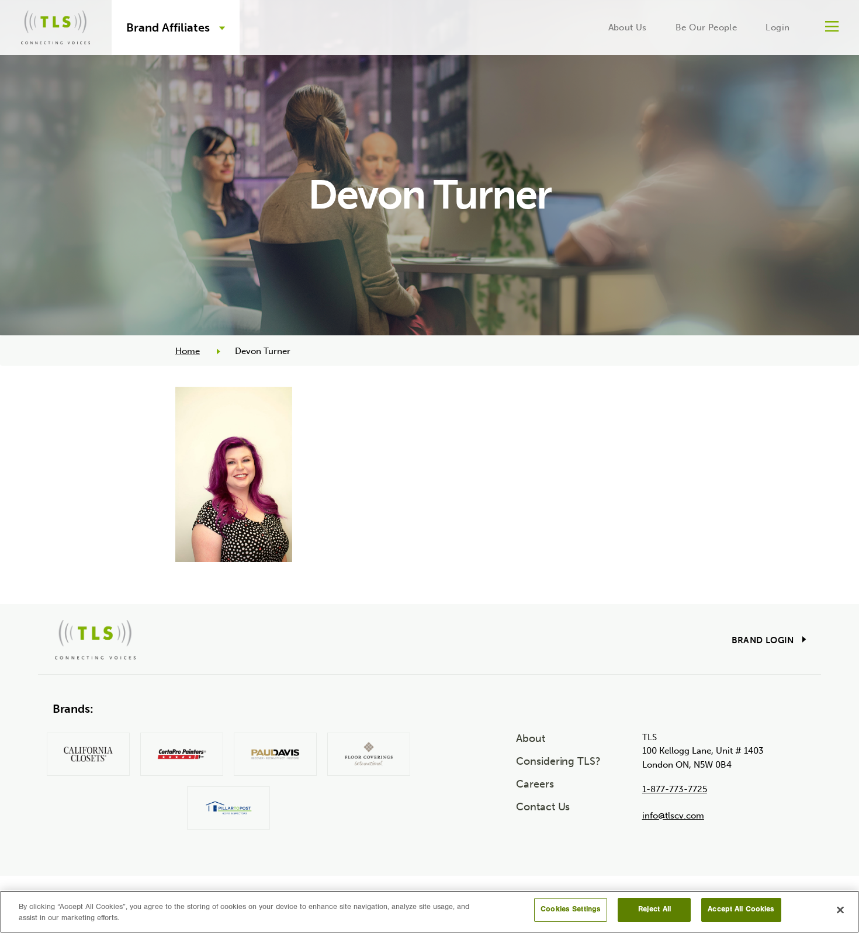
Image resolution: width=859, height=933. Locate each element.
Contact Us (543, 806)
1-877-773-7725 (674, 789)
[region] (429, 911)
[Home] (56, 25)
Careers (534, 784)
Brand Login (763, 640)
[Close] (840, 909)
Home (187, 351)
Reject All (654, 910)
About (530, 738)
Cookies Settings (571, 910)
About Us (627, 27)
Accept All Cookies (741, 910)
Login (777, 27)
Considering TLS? (558, 761)
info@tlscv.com (673, 815)
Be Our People (706, 27)
